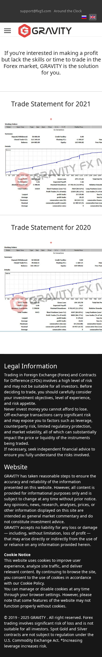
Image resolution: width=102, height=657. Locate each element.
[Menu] (7, 31)
